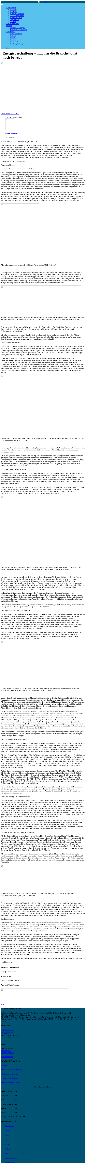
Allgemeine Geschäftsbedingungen (12, 1069)
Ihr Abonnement (9, 1126)
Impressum (4, 1065)
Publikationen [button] (11, 8)
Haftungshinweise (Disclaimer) (10, 1082)
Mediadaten (8, 1148)
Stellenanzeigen (9, 1162)
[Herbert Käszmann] (9, 129)
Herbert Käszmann (11, 133)
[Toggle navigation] (2, 4)
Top (2, 1004)
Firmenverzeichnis (12, 24)
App (6, 1153)
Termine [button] (9, 26)
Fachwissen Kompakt (11, 1158)
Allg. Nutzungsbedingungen (9, 1074)
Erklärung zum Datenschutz (10, 1078)
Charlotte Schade (7, 1030)
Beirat (7, 1144)
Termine (7, 1130)
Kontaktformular (7, 1057)
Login (8, 48)
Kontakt (7, 1139)
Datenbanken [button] (10, 32)
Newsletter (8, 1135)
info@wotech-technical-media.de (7, 1052)
